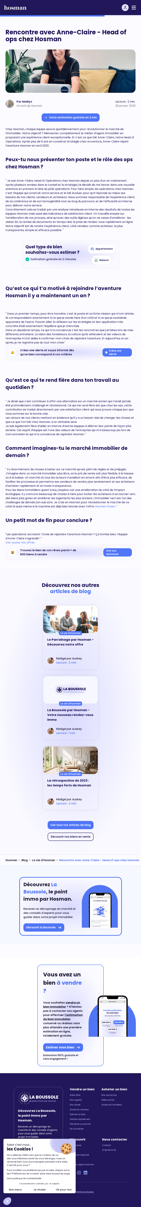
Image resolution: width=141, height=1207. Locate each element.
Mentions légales (85, 1192)
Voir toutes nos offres (20, 542)
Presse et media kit (79, 1155)
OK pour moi (64, 1189)
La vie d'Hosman (43, 860)
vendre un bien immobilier (61, 1005)
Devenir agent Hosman (82, 1164)
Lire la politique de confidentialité (24, 1178)
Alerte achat (107, 1100)
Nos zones (75, 1104)
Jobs (72, 1159)
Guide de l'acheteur (111, 1104)
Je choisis (39, 1189)
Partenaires (76, 1145)
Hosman (11, 860)
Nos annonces (109, 1095)
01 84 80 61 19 (109, 1150)
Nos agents (76, 1100)
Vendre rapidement (80, 1119)
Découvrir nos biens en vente (70, 836)
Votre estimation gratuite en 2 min (73, 117)
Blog (24, 860)
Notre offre (75, 1095)
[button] (7, 1201)
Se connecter (77, 1128)
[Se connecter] (125, 7)
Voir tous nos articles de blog (70, 825)
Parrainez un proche (80, 1124)
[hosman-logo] (15, 7)
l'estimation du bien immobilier (63, 1017)
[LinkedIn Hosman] (85, 1172)
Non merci (15, 1189)
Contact (106, 1145)
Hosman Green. (105, 506)
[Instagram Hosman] (79, 1172)
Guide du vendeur (79, 1109)
